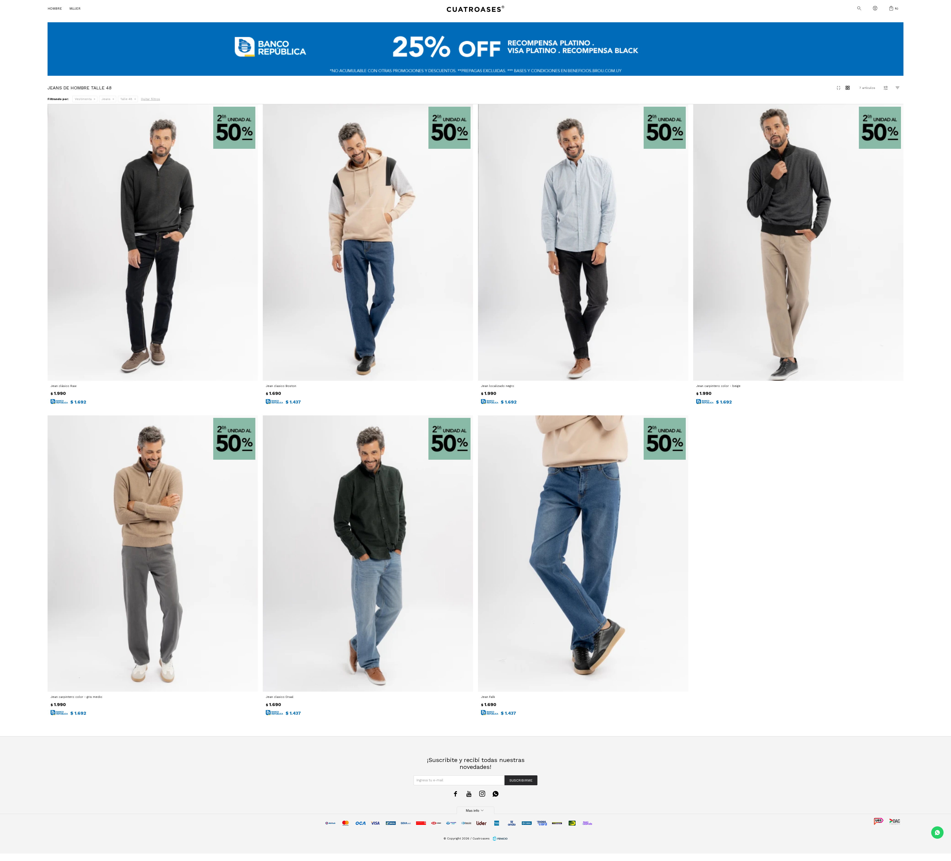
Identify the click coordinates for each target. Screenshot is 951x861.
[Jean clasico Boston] (368, 242)
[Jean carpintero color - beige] (798, 242)
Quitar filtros (150, 99)
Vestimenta (83, 99)
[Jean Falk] (583, 553)
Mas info (475, 810)
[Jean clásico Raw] (153, 242)
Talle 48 (126, 99)
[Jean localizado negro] (583, 242)
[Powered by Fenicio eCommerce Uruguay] (500, 838)
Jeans (106, 99)
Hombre (55, 8)
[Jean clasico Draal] (368, 553)
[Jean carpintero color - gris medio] (153, 553)
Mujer (74, 8)
